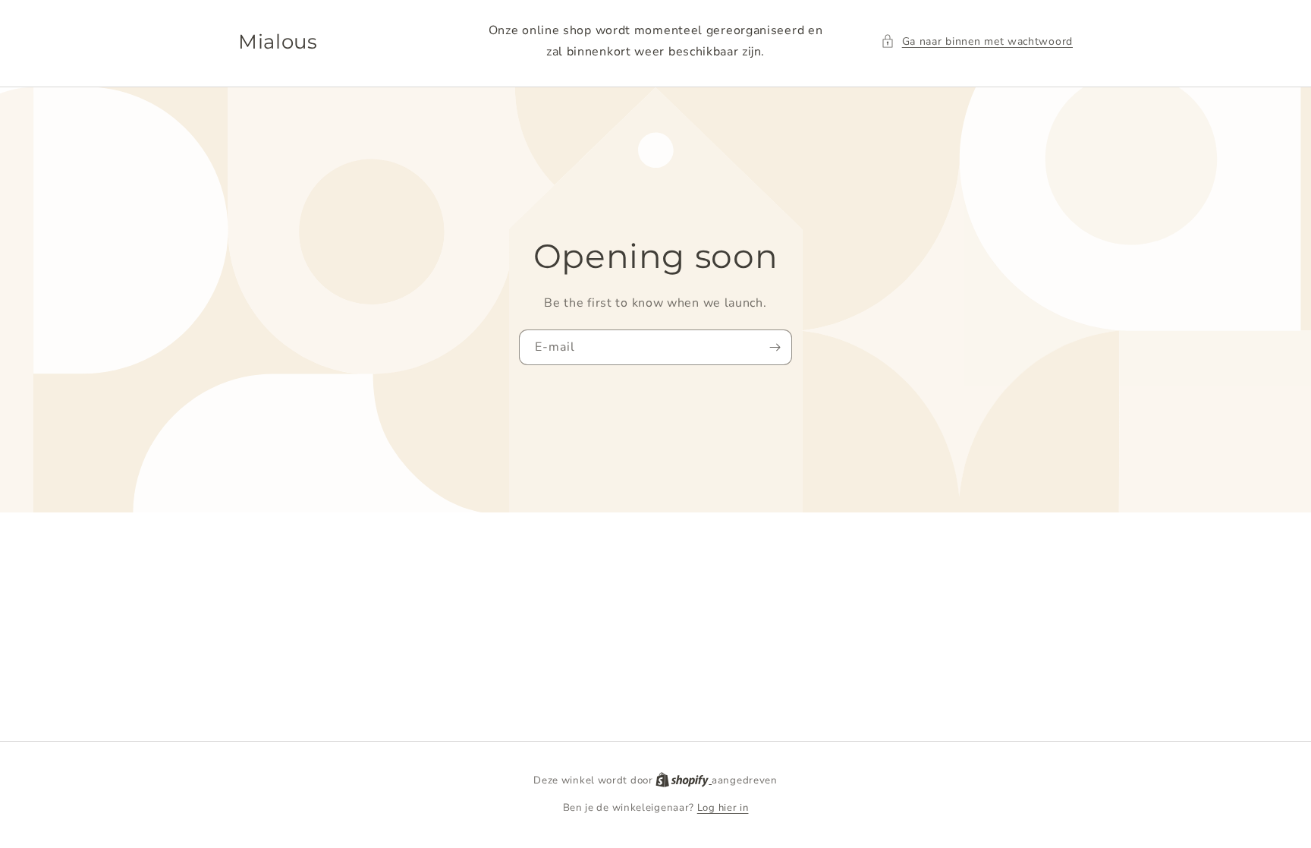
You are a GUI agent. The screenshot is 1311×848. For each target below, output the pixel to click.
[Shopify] (684, 780)
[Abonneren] (774, 347)
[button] (977, 41)
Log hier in (723, 808)
